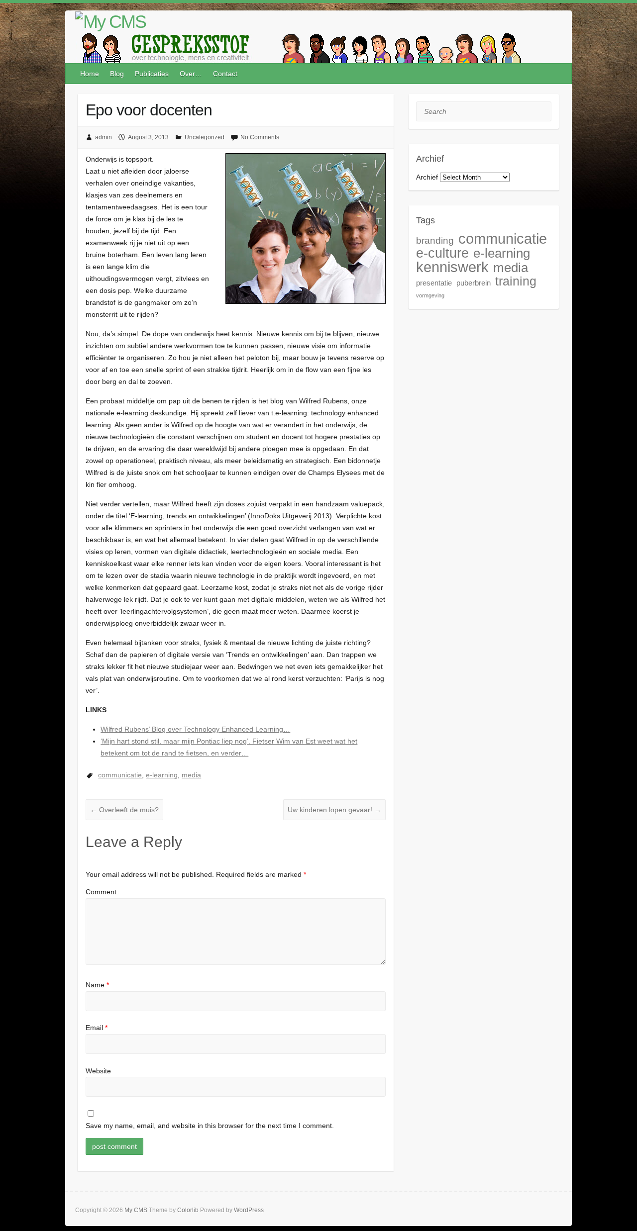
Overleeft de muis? (124, 810)
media (191, 775)
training (515, 281)
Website (98, 1071)
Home (89, 74)
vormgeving (430, 295)
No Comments (259, 137)
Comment (101, 892)
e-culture (442, 253)
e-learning (162, 775)
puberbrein (473, 283)
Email (96, 1028)
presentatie (434, 283)
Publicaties (152, 74)
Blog (117, 74)
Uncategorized (204, 137)
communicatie (120, 775)
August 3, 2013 (148, 137)
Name (97, 985)
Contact (225, 74)
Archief (427, 177)
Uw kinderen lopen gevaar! (334, 810)
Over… (191, 74)
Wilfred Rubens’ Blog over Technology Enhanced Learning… (195, 729)
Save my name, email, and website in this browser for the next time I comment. (210, 1126)
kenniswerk (452, 267)
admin (103, 137)
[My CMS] (110, 21)
